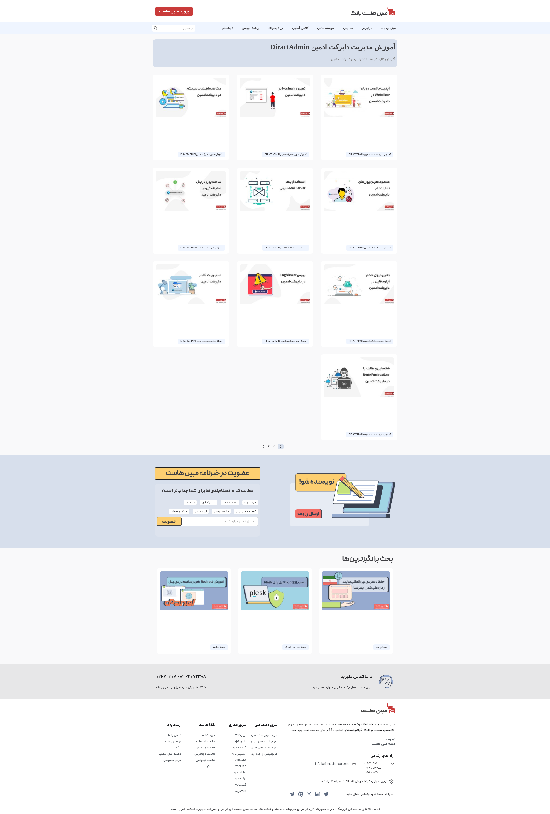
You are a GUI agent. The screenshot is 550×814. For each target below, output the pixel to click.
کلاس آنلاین (300, 28)
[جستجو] (155, 28)
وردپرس (366, 28)
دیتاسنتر (227, 28)
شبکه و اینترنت (179, 511)
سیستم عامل (326, 28)
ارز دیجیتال (276, 28)
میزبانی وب (388, 28)
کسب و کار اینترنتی (246, 511)
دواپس (348, 28)
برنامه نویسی (250, 28)
